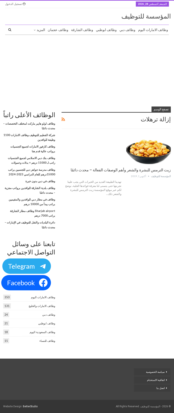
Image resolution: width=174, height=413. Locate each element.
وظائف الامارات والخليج (42, 306)
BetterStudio (30, 406)
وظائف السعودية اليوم (42, 332)
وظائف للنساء (47, 340)
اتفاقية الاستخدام (156, 380)
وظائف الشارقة (82, 30)
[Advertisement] (87, 69)
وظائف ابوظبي (106, 30)
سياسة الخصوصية (155, 371)
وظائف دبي (127, 30)
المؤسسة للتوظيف (146, 16)
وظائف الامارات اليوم (153, 30)
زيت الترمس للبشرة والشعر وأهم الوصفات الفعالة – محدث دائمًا (121, 170)
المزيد (41, 30)
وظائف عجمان (58, 30)
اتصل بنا (160, 388)
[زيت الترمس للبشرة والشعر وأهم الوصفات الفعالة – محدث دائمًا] (148, 150)
